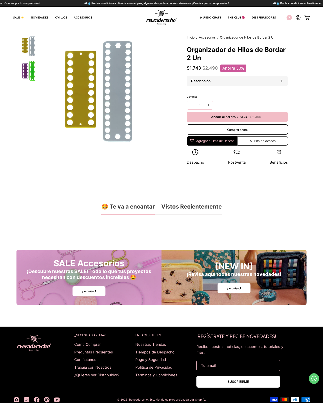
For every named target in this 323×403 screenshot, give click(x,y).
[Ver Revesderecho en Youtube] (57, 399)
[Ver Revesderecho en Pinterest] (47, 399)
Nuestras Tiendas (150, 344)
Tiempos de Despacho (154, 352)
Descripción (200, 81)
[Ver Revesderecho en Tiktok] (26, 399)
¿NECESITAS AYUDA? (89, 335)
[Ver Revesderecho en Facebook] (36, 399)
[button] (19, 17)
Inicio (191, 37)
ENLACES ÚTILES (148, 335)
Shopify (200, 399)
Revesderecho (138, 399)
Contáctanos (85, 359)
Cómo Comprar (87, 344)
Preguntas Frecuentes (93, 352)
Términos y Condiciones (156, 375)
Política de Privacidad (153, 367)
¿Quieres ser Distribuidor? (97, 375)
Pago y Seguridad (150, 359)
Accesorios (207, 37)
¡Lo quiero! (89, 291)
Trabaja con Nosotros (92, 367)
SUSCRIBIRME (238, 381)
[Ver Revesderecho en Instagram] (16, 399)
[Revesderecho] (161, 17)
